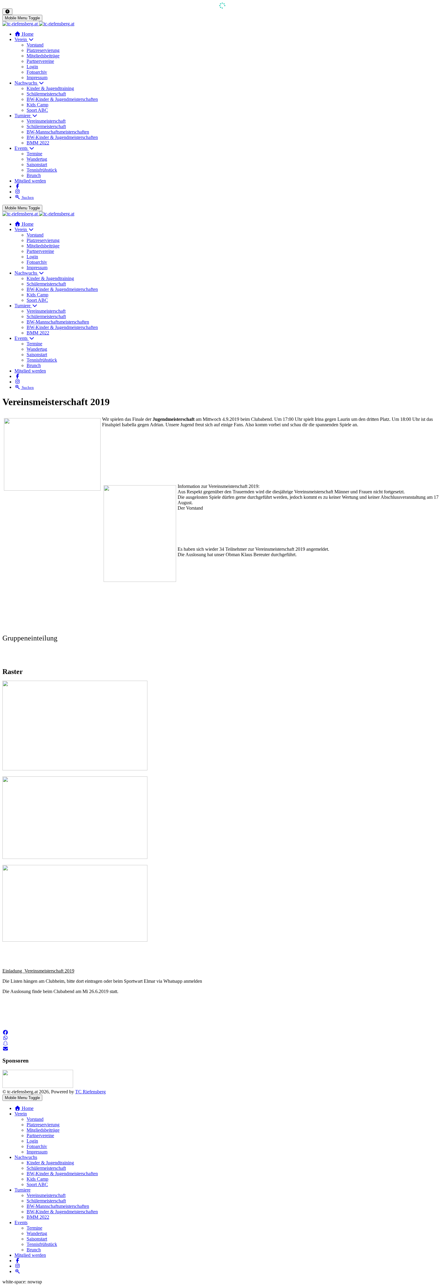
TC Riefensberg (90, 1091)
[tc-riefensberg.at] (38, 23)
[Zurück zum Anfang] (7, 11)
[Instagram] (17, 191)
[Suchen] (17, 1271)
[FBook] (17, 186)
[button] (5, 1032)
